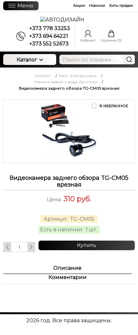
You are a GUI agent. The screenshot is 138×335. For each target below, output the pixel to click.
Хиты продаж (121, 5)
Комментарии (67, 277)
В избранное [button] (113, 105)
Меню (25, 6)
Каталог (27, 60)
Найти (129, 59)
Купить (86, 245)
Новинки (97, 5)
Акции (79, 5)
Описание (67, 268)
